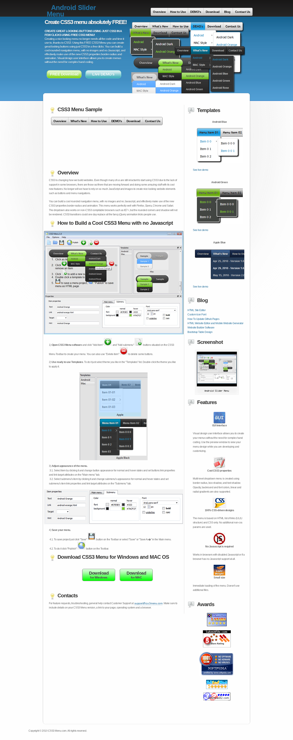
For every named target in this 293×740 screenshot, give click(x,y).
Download (213, 11)
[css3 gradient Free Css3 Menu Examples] (217, 393)
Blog (227, 11)
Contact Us (242, 11)
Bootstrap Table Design (199, 332)
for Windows (99, 575)
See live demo (200, 169)
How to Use (178, 11)
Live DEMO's (103, 74)
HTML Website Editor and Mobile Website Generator (215, 323)
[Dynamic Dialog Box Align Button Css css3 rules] (216, 702)
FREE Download (64, 74)
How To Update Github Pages (203, 319)
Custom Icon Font (196, 314)
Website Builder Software (200, 327)
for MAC (136, 575)
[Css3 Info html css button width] (216, 678)
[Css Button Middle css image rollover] (217, 629)
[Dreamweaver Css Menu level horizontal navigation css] (217, 649)
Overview (159, 11)
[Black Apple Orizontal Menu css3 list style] (217, 691)
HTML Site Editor (196, 310)
